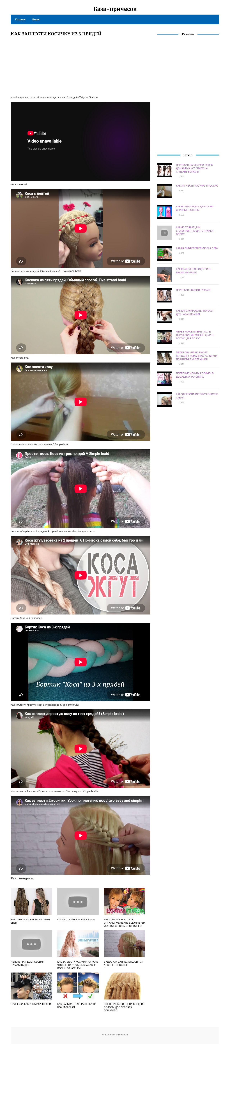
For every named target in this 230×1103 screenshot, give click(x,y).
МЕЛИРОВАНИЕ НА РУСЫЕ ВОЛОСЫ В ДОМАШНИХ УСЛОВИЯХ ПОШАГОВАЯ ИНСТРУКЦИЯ (196, 356)
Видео (36, 19)
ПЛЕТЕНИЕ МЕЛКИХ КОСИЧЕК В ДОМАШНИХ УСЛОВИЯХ (195, 375)
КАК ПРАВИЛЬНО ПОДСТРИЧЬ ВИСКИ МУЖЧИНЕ (193, 270)
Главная (20, 19)
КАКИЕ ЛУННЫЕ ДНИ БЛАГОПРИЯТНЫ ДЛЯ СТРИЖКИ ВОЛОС (194, 231)
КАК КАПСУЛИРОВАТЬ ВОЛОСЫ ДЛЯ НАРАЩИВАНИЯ (194, 312)
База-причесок (115, 9)
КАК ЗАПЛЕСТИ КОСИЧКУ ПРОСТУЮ (197, 185)
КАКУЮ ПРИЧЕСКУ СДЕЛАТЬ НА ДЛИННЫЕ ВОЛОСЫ (194, 208)
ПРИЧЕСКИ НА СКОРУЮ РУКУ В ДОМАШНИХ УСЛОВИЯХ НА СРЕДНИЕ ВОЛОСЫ (194, 168)
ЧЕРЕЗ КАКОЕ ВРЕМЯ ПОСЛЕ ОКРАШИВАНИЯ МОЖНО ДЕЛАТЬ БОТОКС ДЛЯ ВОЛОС (195, 335)
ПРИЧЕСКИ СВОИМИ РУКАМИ (193, 290)
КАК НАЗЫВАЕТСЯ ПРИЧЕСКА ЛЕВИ (197, 248)
